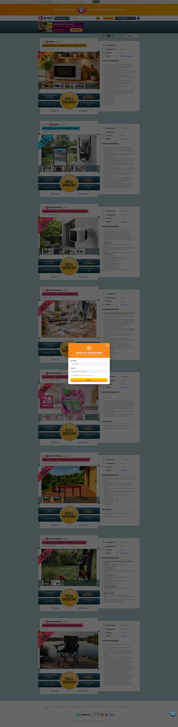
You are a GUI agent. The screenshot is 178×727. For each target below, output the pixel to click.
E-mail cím (73, 368)
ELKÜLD (89, 380)
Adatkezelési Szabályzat (172, 713)
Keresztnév (73, 360)
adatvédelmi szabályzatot (86, 375)
